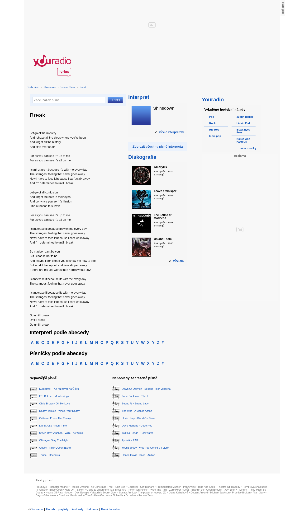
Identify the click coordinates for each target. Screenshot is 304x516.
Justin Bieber (245, 116)
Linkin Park (244, 123)
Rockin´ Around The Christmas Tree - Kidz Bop (98, 486)
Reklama (92, 509)
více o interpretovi (171, 132)
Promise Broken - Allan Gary (248, 492)
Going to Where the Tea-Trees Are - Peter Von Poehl (116, 489)
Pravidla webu (110, 509)
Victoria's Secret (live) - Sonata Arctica (113, 492)
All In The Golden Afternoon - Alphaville (101, 495)
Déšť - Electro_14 (193, 489)
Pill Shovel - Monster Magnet (52, 486)
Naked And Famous (243, 140)
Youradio (37, 509)
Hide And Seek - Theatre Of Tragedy (219, 486)
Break (83, 87)
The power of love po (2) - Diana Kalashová (163, 492)
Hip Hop (214, 129)
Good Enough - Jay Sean (220, 489)
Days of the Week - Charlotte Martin (56, 495)
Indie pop (215, 136)
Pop (211, 116)
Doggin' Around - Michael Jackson (210, 492)
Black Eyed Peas (243, 131)
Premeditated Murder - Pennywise (176, 486)
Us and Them (68, 87)
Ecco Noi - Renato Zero (139, 495)
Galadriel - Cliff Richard (141, 486)
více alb (178, 261)
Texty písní (33, 87)
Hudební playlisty (57, 509)
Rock (212, 123)
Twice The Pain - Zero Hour (165, 489)
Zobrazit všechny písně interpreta (158, 146)
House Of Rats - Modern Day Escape (67, 492)
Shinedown (50, 87)
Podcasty (77, 509)
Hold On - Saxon (74, 489)
